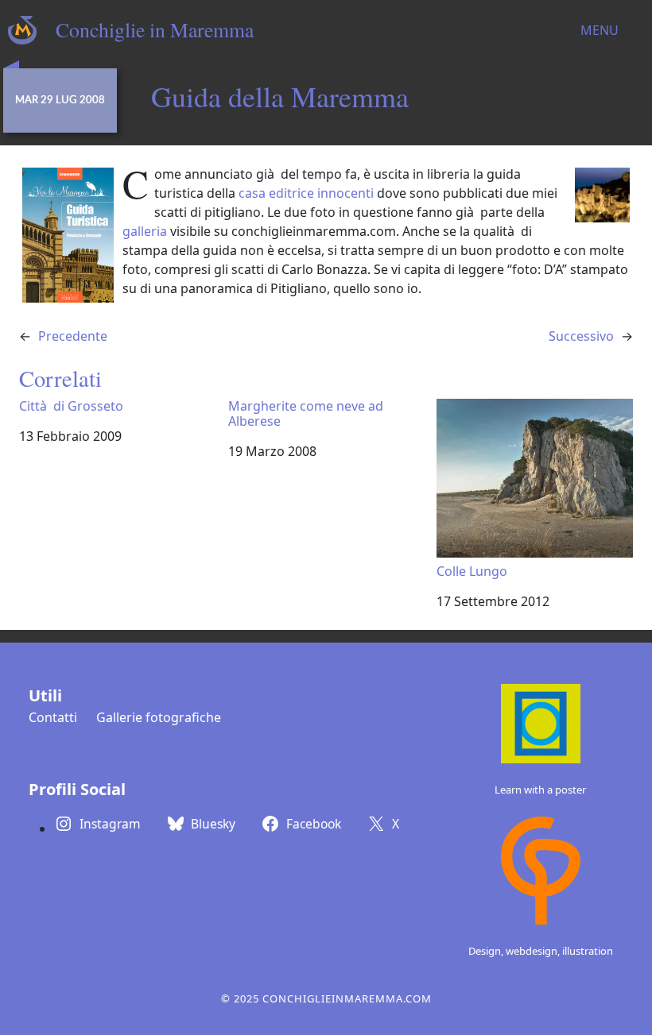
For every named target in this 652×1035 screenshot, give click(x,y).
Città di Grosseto (71, 406)
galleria (144, 231)
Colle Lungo (472, 570)
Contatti (53, 717)
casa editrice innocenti (306, 193)
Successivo (581, 336)
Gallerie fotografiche (158, 717)
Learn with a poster (540, 789)
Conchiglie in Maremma (155, 29)
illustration (587, 951)
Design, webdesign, (515, 951)
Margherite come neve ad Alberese (305, 414)
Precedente (72, 336)
